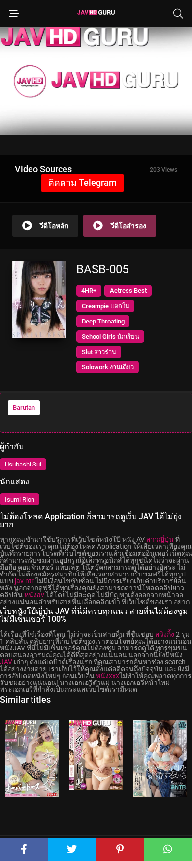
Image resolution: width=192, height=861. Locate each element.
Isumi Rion (19, 499)
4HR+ (88, 290)
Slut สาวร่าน (99, 352)
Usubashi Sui (23, 464)
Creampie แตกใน (105, 306)
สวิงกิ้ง (164, 634)
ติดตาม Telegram (82, 183)
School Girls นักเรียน (110, 336)
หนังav (34, 595)
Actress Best (128, 290)
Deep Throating (103, 321)
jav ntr (24, 581)
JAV (6, 662)
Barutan (24, 407)
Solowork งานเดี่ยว (108, 367)
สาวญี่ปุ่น (160, 539)
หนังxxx (107, 676)
